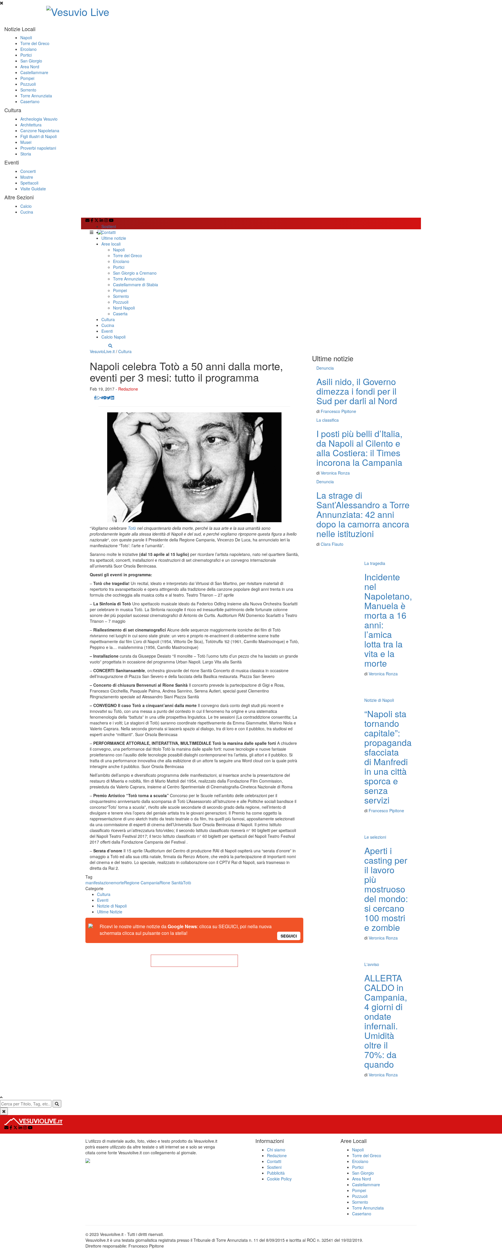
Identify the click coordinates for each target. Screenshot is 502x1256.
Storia (25, 154)
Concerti (28, 171)
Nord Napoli (124, 308)
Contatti (108, 232)
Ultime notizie (113, 238)
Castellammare (34, 72)
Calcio (26, 206)
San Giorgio (31, 61)
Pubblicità (276, 1173)
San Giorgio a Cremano (135, 273)
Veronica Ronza (335, 473)
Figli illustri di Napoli (38, 136)
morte (118, 882)
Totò (132, 528)
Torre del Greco (34, 43)
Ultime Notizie (109, 912)
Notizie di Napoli (112, 906)
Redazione (128, 389)
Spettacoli (29, 183)
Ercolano (28, 49)
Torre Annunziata (36, 96)
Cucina (26, 212)
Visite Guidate (33, 189)
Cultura (108, 319)
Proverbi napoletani (38, 148)
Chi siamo (276, 1150)
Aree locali (111, 244)
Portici (26, 55)
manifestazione (99, 882)
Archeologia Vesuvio (39, 119)
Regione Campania (141, 882)
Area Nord (29, 66)
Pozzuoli (28, 84)
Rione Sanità (171, 882)
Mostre (26, 177)
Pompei (27, 78)
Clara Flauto (332, 544)
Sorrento (28, 90)
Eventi (107, 331)
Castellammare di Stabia (135, 284)
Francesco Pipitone (338, 411)
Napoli (26, 37)
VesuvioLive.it (102, 351)
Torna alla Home (194, 961)
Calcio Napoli (113, 337)
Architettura (31, 125)
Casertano (30, 101)
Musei (25, 142)
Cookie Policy (279, 1179)
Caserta (120, 313)
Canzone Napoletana (39, 130)
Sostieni (108, 226)
